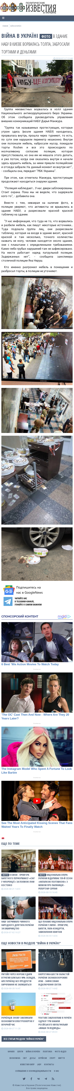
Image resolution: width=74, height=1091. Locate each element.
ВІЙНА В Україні (19, 35)
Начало (11, 1051)
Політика (47, 1051)
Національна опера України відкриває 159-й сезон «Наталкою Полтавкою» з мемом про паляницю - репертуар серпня (55, 881)
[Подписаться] (23, 590)
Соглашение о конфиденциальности (33, 1071)
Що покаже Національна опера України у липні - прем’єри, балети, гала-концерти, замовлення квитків (55, 926)
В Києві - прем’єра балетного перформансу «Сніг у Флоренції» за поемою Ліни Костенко (18, 880)
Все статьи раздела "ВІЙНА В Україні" (24, 1038)
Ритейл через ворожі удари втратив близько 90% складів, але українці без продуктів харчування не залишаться (18, 979)
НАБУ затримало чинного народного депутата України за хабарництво (17, 925)
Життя (61, 1058)
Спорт (52, 1058)
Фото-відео (60, 1051)
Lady (39, 1064)
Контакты (49, 1064)
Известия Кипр (27, 1064)
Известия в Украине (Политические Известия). (38, 1085)
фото (45, 36)
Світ (25, 1058)
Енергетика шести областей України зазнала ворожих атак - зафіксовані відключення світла (53, 979)
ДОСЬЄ (33, 1058)
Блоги (20, 1051)
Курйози (42, 1058)
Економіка (14, 1058)
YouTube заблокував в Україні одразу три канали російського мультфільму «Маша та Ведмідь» (55, 1023)
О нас (56, 1071)
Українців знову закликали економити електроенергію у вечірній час (17, 1021)
